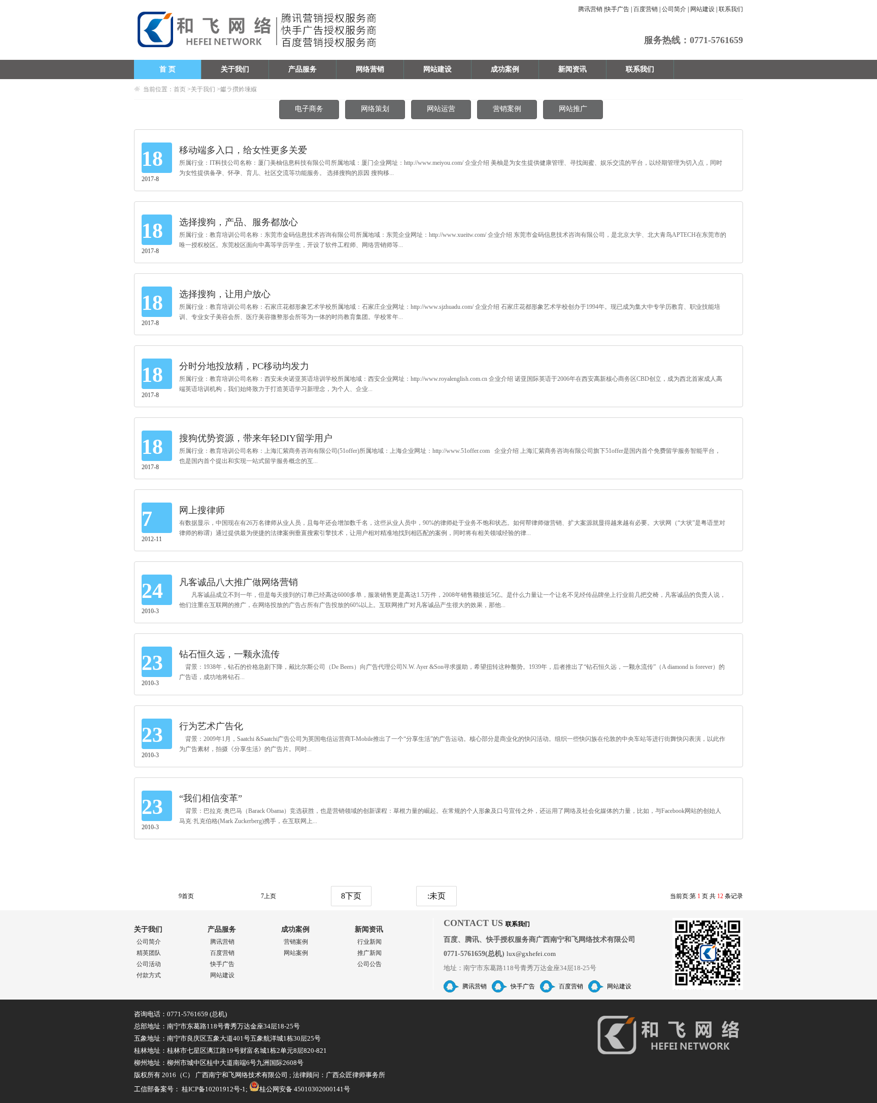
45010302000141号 (322, 1089)
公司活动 (149, 964)
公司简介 (674, 9)
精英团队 (149, 952)
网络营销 (370, 69)
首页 (180, 89)
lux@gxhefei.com (531, 953)
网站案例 (296, 952)
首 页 (167, 69)
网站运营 (441, 109)
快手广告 (617, 9)
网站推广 (573, 109)
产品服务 (302, 69)
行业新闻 (369, 941)
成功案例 (505, 69)
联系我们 (731, 9)
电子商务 (309, 109)
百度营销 (645, 9)
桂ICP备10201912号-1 (214, 1089)
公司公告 (369, 964)
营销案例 (507, 109)
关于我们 (235, 69)
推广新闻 (369, 952)
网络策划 (375, 109)
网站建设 (702, 9)
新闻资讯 (572, 69)
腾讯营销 (590, 9)
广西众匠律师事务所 (355, 1075)
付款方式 (149, 975)
